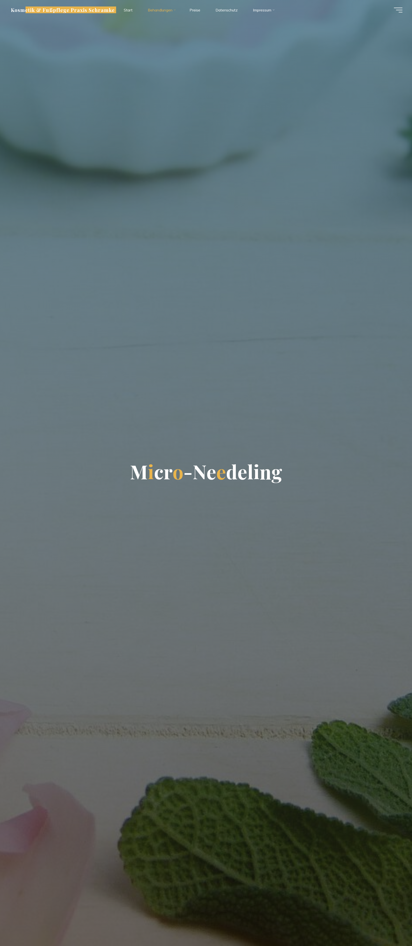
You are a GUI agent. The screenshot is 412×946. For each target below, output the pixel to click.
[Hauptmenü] (398, 10)
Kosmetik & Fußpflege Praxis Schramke (63, 9)
